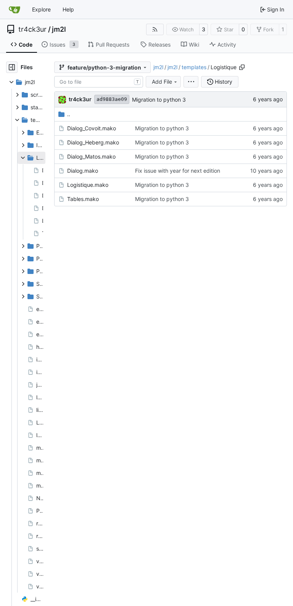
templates (194, 67)
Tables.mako (83, 199)
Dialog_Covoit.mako (91, 128)
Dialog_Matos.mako (91, 156)
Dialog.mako (82, 170)
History (223, 81)
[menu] (191, 81)
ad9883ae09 (112, 99)
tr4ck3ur (32, 29)
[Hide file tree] (12, 67)
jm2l (59, 29)
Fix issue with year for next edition (177, 170)
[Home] (14, 9)
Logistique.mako (87, 184)
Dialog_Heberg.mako (93, 142)
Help (68, 9)
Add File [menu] (162, 81)
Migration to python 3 (159, 99)
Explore (41, 9)
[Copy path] (242, 67)
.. (68, 114)
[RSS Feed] (155, 29)
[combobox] (98, 81)
